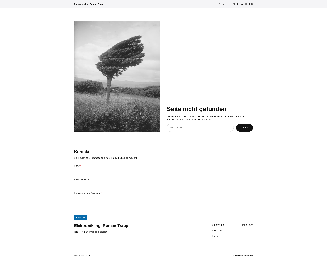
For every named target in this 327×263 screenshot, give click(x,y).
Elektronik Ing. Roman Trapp (89, 4)
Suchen (244, 127)
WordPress (248, 255)
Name (77, 166)
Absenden (80, 217)
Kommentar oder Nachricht (88, 193)
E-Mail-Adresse (82, 179)
